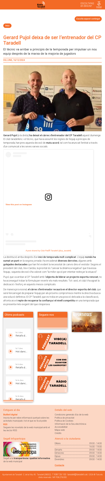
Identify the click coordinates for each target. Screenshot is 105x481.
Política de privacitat (64, 417)
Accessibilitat (61, 427)
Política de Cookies (64, 420)
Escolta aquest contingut (88, 18)
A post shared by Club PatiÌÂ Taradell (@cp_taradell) (48, 250)
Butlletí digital (10, 414)
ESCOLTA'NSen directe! (87, 4)
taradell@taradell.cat (77, 474)
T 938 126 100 (59, 474)
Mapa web (60, 430)
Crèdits (58, 433)
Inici (7, 25)
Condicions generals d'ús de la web (71, 414)
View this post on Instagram (19, 204)
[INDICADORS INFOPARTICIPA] (21, 449)
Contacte (59, 465)
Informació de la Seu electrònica (70, 424)
